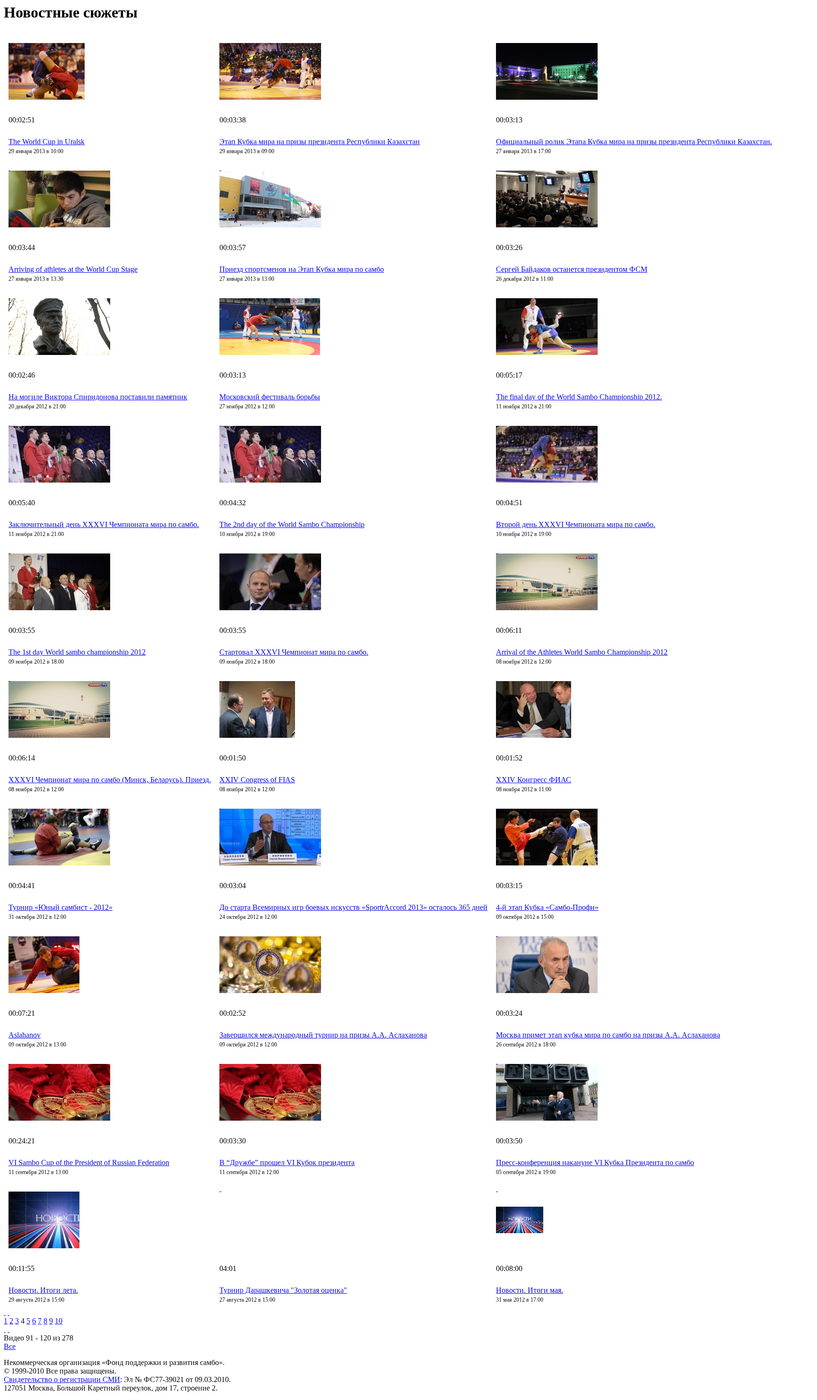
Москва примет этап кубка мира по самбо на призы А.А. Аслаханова (608, 1035)
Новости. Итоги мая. (529, 1290)
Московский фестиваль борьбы (269, 397)
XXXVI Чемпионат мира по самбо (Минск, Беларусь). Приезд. (110, 780)
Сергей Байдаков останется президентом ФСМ (571, 269)
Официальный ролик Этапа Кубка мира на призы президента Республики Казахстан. (634, 142)
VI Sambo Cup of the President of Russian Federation (89, 1162)
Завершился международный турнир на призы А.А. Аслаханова (323, 1035)
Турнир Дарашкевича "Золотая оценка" (283, 1290)
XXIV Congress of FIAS (257, 780)
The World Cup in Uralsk (47, 142)
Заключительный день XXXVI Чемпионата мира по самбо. (104, 524)
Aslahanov (25, 1035)
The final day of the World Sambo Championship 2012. (579, 397)
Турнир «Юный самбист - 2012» (61, 907)
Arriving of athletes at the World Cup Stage (73, 269)
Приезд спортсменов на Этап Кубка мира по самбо (301, 269)
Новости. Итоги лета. (43, 1290)
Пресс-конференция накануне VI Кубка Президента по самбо (595, 1162)
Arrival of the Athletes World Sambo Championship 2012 (582, 652)
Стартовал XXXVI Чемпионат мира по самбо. (293, 652)
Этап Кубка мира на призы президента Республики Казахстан (319, 142)
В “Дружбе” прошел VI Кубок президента (287, 1162)
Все (10, 1346)
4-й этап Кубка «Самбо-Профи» (547, 907)
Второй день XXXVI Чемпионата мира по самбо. (575, 524)
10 (58, 1321)
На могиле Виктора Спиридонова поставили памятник (98, 397)
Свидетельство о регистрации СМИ (62, 1379)
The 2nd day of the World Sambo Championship (292, 524)
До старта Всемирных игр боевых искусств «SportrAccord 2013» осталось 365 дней (353, 907)
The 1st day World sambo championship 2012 (77, 652)
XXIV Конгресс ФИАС (533, 780)
